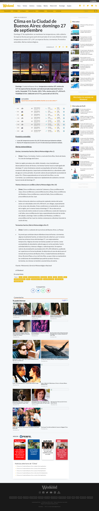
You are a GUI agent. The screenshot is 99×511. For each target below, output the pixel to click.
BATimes (90, 497)
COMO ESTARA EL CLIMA (48, 279)
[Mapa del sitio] (58, 492)
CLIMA (20, 277)
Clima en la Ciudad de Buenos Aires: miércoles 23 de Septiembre (32, 473)
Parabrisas (54, 497)
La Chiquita (23, 11)
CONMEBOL (41, 11)
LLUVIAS (50, 277)
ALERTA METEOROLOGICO (19, 279)
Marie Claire (33, 497)
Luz (73, 497)
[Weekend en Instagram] (40, 492)
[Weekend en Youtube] (51, 492)
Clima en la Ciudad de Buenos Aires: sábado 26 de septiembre (31, 466)
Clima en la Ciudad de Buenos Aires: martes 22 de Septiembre (31, 475)
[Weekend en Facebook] (43, 492)
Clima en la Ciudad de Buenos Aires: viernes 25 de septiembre (31, 468)
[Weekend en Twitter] (47, 492)
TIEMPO (25, 277)
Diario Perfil (13, 497)
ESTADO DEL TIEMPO (18, 281)
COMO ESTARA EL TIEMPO (37, 279)
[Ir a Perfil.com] (93, 1)
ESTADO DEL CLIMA (59, 279)
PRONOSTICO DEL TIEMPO (34, 277)
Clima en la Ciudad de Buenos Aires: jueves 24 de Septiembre (31, 470)
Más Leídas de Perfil (78, 106)
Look (69, 497)
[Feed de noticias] (55, 492)
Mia (77, 497)
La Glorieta (58, 11)
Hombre (47, 497)
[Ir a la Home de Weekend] (49, 487)
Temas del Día (7, 11)
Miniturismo (50, 11)
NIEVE (65, 277)
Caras (19, 497)
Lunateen (83, 497)
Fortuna (41, 497)
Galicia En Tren (32, 11)
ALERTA (28, 279)
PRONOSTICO (43, 277)
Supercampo (62, 497)
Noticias (26, 497)
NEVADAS (60, 277)
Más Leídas (76, 22)
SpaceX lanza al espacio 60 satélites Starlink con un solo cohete (38, 100)
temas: (16, 277)
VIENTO (54, 277)
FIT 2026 (15, 11)
